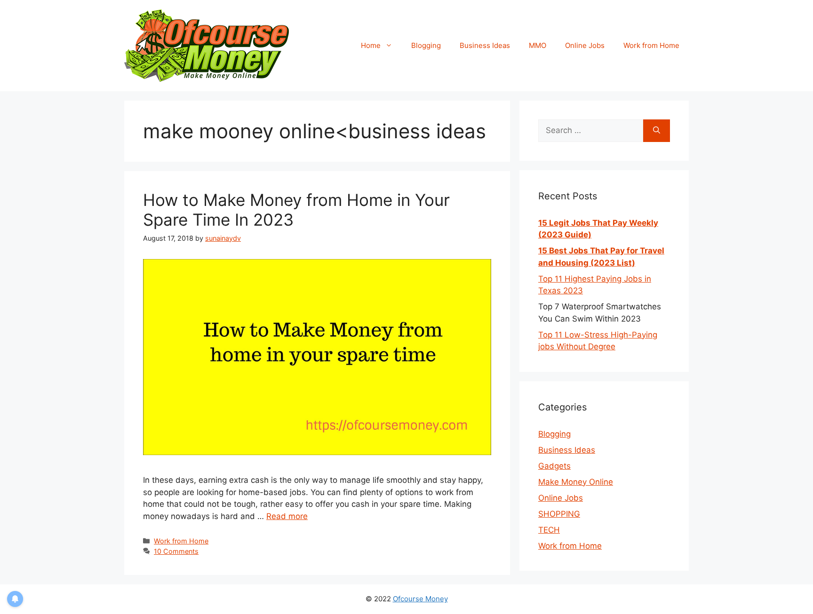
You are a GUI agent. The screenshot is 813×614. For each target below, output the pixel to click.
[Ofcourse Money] (206, 45)
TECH (549, 530)
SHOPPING (559, 514)
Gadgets (554, 466)
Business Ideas (485, 45)
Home (371, 45)
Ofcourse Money (420, 598)
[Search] (656, 130)
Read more (287, 516)
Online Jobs (585, 45)
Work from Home (651, 45)
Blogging (426, 45)
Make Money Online (575, 482)
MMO (537, 45)
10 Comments (176, 551)
